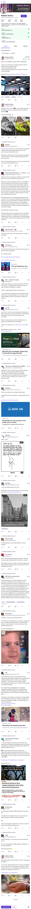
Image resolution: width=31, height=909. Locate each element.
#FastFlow (13, 53)
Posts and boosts (5, 50)
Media (15, 46)
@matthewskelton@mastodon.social (8, 17)
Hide (27, 77)
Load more (15, 899)
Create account (6, 907)
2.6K (9, 21)
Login (14, 907)
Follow (23, 16)
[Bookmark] (22, 100)
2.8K (2, 21)
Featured (25, 46)
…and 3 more (3, 603)
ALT (13, 134)
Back (4, 1)
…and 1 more (19, 97)
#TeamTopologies (5, 53)
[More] (29, 100)
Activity (5, 46)
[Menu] (28, 16)
